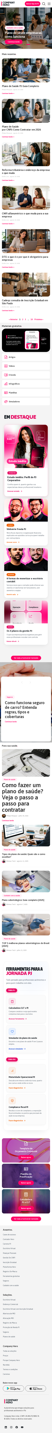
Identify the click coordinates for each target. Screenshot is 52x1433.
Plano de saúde (9, 779)
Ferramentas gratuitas (11, 1276)
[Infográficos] (6, 384)
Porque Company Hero (11, 1360)
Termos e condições (10, 1369)
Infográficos (14, 384)
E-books (12, 375)
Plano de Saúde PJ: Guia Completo (20, 86)
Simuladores (14, 401)
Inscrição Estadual (10, 1262)
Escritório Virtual (9, 1248)
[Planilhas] (6, 393)
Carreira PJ (7, 1244)
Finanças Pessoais (9, 1253)
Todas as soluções (9, 1351)
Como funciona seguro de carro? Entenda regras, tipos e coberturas (25, 709)
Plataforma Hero (9, 1267)
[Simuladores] (6, 401)
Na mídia (6, 1365)
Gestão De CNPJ (9, 1258)
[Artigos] (6, 357)
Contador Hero (8, 1239)
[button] (22, 44)
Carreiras (6, 1374)
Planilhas (13, 393)
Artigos (12, 357)
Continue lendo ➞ (8, 93)
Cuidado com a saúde (15, 28)
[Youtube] (22, 1427)
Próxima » (38, 319)
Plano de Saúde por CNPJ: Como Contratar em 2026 (21, 128)
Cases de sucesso (9, 1235)
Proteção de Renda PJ (11, 1327)
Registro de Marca (10, 1323)
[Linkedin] (5, 1427)
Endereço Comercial (10, 1304)
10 (32, 319)
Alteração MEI (8, 1318)
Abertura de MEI (9, 1314)
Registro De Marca (10, 1271)
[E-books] (6, 375)
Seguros (10, 697)
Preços (5, 1356)
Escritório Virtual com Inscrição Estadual (18, 1309)
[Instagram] (11, 1427)
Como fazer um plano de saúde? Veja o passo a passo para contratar (22, 797)
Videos (12, 366)
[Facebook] (16, 1427)
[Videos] (6, 366)
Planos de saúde (9, 1337)
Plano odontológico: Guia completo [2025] (23, 900)
